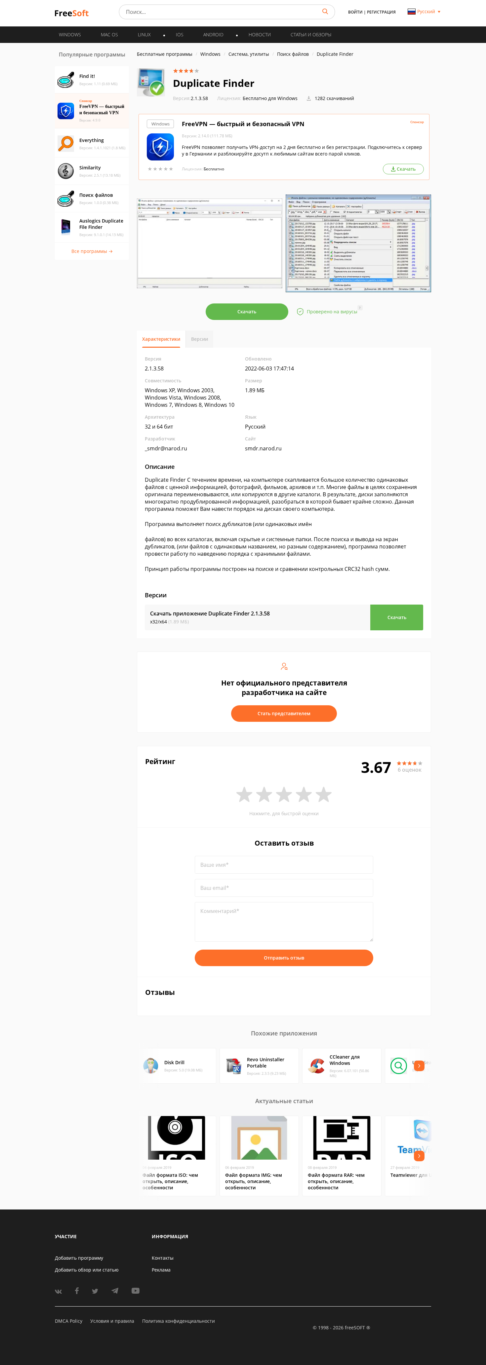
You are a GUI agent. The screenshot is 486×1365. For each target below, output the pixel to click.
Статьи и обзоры (311, 34)
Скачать (246, 311)
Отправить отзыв (284, 958)
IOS (179, 34)
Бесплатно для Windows (270, 98)
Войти (355, 12)
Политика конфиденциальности (178, 1321)
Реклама (161, 1270)
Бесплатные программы (164, 54)
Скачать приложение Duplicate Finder (210, 613)
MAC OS (109, 34)
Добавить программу (79, 1258)
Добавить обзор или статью (87, 1270)
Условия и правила (112, 1321)
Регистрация (381, 12)
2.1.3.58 (190, 98)
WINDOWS (70, 34)
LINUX (144, 34)
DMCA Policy (68, 1321)
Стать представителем (284, 713)
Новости (260, 34)
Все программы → (92, 251)
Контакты (163, 1258)
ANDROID (213, 34)
